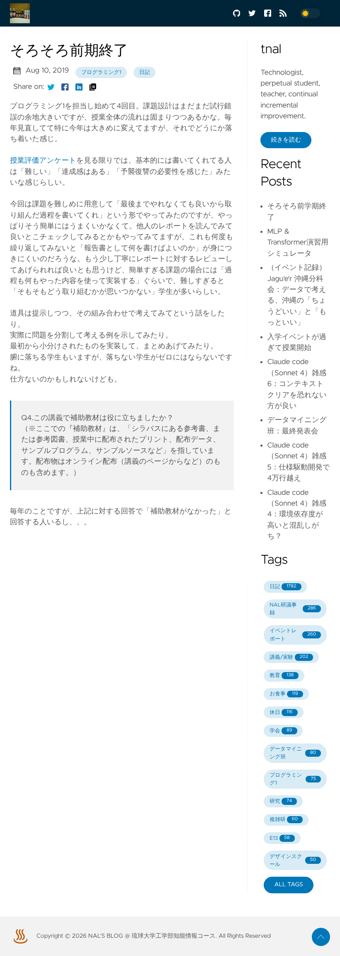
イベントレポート (293, 634)
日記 (144, 72)
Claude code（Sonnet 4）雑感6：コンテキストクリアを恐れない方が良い (297, 384)
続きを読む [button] (286, 140)
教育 (282, 675)
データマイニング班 (293, 753)
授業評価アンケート (43, 160)
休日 (281, 712)
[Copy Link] (93, 86)
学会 (281, 731)
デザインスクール (293, 860)
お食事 (284, 694)
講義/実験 (289, 657)
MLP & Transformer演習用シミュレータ (297, 242)
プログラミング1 (101, 72)
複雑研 (284, 819)
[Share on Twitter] (51, 86)
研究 (281, 801)
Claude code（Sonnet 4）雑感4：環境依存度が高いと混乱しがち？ (296, 514)
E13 (280, 838)
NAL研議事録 (293, 609)
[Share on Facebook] (65, 86)
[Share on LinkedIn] (79, 86)
